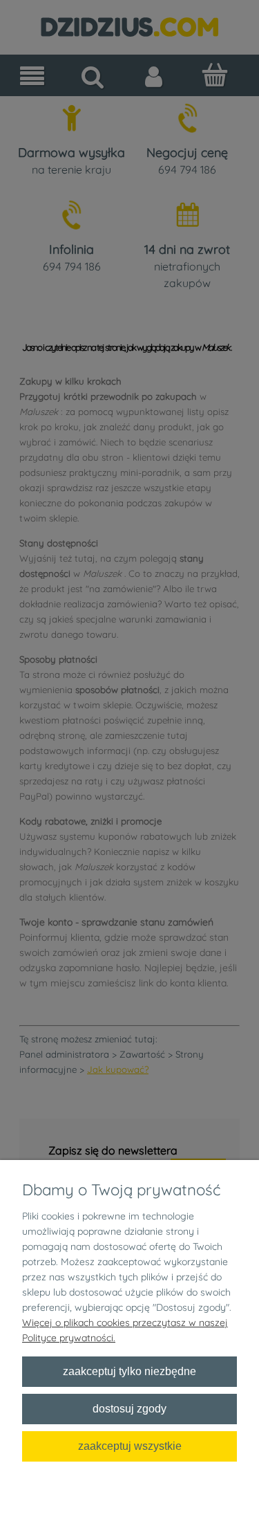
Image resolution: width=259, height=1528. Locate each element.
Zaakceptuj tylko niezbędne (129, 1371)
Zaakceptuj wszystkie (130, 1445)
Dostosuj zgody (129, 1408)
